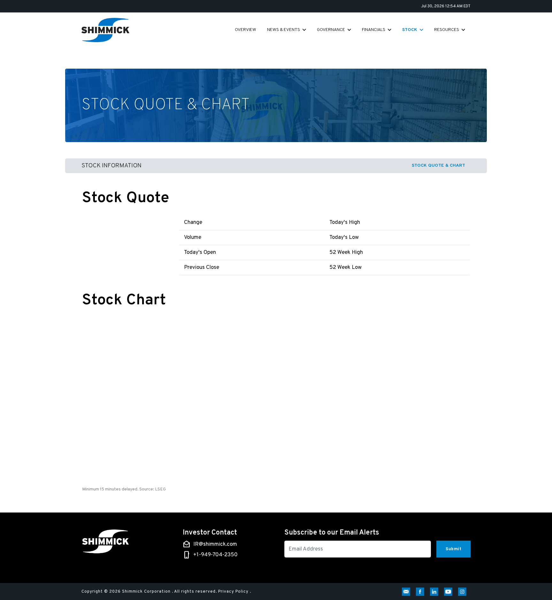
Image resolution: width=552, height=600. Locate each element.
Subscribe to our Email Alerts (331, 533)
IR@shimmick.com (215, 544)
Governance (331, 30)
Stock (409, 30)
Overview (245, 30)
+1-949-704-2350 (215, 554)
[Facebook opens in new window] (421, 592)
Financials (373, 30)
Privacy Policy (233, 591)
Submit (453, 549)
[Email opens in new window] (407, 592)
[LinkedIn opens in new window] (435, 592)
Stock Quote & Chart (438, 165)
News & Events (283, 30)
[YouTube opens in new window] (449, 592)
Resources (446, 30)
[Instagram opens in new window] (463, 592)
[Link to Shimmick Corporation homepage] (105, 30)
